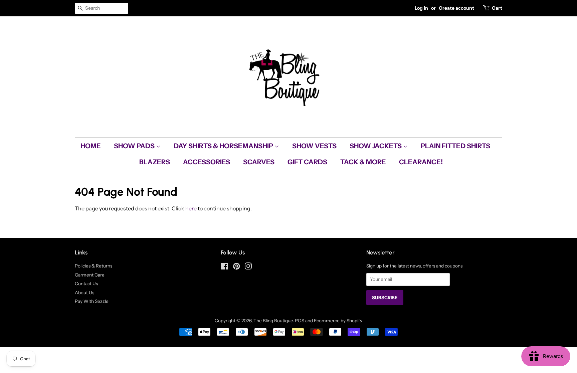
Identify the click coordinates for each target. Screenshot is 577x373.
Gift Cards (307, 162)
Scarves (258, 162)
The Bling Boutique (273, 320)
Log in (421, 8)
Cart (497, 8)
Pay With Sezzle (92, 301)
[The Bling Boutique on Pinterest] (236, 267)
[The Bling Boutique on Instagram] (248, 267)
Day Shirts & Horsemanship (224, 146)
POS (299, 320)
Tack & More (363, 162)
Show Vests (314, 146)
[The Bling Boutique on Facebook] (224, 267)
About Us (84, 292)
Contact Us (86, 283)
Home (90, 146)
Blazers (154, 162)
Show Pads (135, 146)
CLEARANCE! (421, 162)
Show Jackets (376, 146)
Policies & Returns (93, 265)
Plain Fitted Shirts (455, 146)
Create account (456, 8)
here (191, 208)
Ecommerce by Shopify (338, 320)
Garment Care (90, 274)
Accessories (206, 162)
